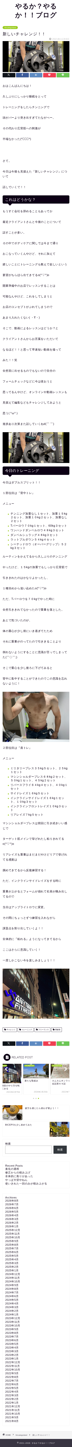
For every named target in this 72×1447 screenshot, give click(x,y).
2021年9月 (12, 1417)
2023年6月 (12, 1340)
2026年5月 (12, 1211)
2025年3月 (12, 1263)
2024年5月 (12, 1299)
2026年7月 (12, 1204)
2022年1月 (12, 1402)
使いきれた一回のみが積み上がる (26, 1183)
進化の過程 (12, 1168)
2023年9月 (12, 1329)
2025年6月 (12, 1252)
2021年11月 (12, 1410)
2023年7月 (12, 1336)
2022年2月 (12, 1399)
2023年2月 (12, 1354)
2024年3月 (12, 1307)
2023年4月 (12, 1347)
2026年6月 (12, 1208)
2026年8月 (12, 1200)
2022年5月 (12, 1387)
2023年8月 (12, 1332)
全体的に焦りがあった (19, 1176)
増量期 (57, 1030)
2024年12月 (12, 1274)
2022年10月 (12, 1369)
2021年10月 (12, 1413)
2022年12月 (12, 1362)
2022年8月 (12, 1376)
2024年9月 (12, 1285)
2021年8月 (12, 1421)
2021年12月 (12, 1406)
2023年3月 (12, 1351)
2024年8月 (12, 1288)
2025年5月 (12, 1255)
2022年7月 (12, 1380)
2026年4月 (12, 1215)
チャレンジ (10, 1030)
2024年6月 (12, 1296)
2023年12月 (12, 1318)
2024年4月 (12, 1303)
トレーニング (26, 1030)
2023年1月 (12, 1358)
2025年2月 (12, 1266)
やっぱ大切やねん (16, 1179)
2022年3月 (12, 1395)
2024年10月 (12, 1281)
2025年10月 (12, 1237)
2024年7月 (12, 1292)
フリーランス (43, 1030)
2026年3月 (12, 1219)
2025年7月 (12, 1248)
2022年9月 (12, 1373)
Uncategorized (10, 28)
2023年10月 (12, 1325)
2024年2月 (12, 1310)
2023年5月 (12, 1343)
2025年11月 (12, 1233)
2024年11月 (12, 1277)
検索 (8, 1143)
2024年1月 (12, 1314)
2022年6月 (12, 1384)
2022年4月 (12, 1391)
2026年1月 (12, 1226)
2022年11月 (12, 1365)
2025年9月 (12, 1241)
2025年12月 (12, 1230)
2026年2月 (12, 1222)
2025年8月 (12, 1244)
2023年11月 (12, 1321)
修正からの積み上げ (17, 1172)
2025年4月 (12, 1259)
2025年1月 (12, 1270)
